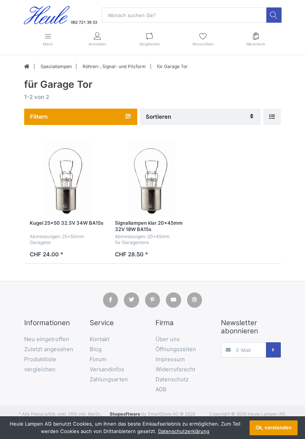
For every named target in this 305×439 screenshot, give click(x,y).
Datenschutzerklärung (183, 431)
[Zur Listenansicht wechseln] (272, 117)
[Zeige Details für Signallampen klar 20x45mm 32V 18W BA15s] (152, 178)
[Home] (26, 66)
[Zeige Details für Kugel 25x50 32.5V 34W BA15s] (66, 178)
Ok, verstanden (274, 427)
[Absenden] (273, 349)
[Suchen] (273, 14)
